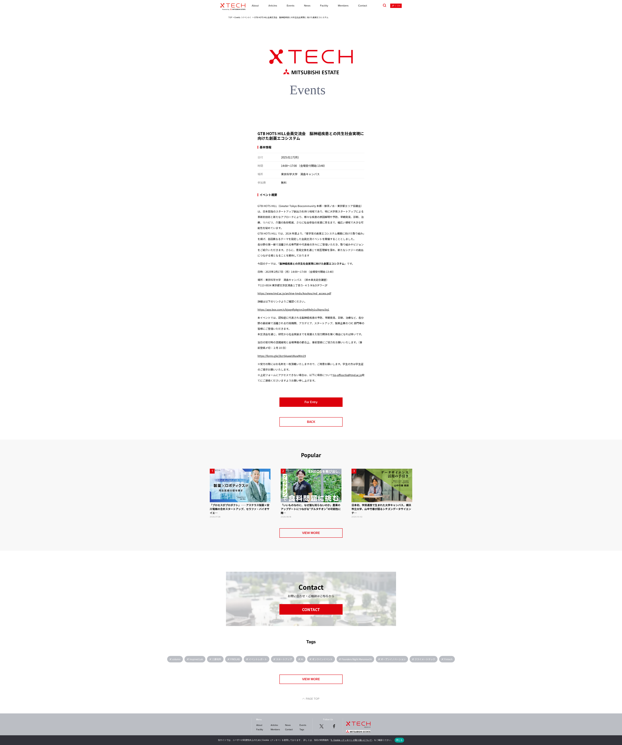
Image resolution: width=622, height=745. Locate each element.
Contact (362, 5)
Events (290, 5)
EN (398, 5)
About (255, 5)
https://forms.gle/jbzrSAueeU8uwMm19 (282, 356)
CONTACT (311, 609)
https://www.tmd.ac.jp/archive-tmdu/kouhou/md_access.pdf (294, 293)
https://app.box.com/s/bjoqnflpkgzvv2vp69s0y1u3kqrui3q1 (293, 309)
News (307, 5)
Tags (301, 729)
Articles (272, 5)
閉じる (399, 740)
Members (343, 5)
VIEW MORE (311, 533)
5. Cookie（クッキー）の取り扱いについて (351, 740)
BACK (311, 422)
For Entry (311, 402)
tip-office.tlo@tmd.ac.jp (347, 375)
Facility (324, 5)
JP (393, 5)
